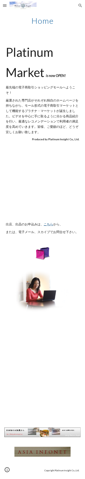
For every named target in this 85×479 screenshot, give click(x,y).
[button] (4, 5)
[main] (42, 21)
